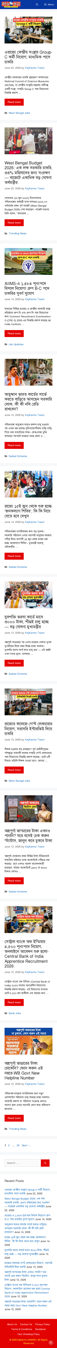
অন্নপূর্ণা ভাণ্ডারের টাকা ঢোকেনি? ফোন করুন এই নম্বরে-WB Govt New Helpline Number (24, 1071)
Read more (14, 102)
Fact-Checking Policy (28, 1334)
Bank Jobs (15, 1013)
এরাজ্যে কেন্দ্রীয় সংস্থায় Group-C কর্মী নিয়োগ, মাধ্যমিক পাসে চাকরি (28, 57)
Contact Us (26, 1324)
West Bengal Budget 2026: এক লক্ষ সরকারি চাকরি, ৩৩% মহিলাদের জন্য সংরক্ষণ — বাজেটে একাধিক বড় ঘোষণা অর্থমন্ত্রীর (28, 172)
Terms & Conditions (21, 1329)
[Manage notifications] (50, 1342)
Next (26, 1145)
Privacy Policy (42, 1324)
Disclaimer (40, 1329)
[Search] (45, 1163)
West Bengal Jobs (19, 113)
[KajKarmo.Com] (11, 4)
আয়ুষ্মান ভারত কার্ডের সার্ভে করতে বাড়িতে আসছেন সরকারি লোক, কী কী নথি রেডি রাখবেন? (28, 402)
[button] (37, 4)
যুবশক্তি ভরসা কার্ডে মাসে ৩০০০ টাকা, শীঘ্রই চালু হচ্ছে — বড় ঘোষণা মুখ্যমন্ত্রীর (27, 621)
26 (18, 1145)
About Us (12, 1324)
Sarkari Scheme (18, 456)
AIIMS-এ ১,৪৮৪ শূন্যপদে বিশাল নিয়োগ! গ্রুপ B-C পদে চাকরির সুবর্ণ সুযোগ (27, 288)
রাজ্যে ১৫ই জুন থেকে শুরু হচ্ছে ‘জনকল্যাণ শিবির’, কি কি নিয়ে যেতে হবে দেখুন (28, 511)
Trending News (17, 233)
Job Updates (16, 344)
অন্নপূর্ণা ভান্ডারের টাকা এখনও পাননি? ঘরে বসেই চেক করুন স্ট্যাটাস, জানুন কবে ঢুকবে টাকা (28, 835)
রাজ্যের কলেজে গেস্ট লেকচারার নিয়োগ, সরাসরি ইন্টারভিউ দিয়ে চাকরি (28, 728)
